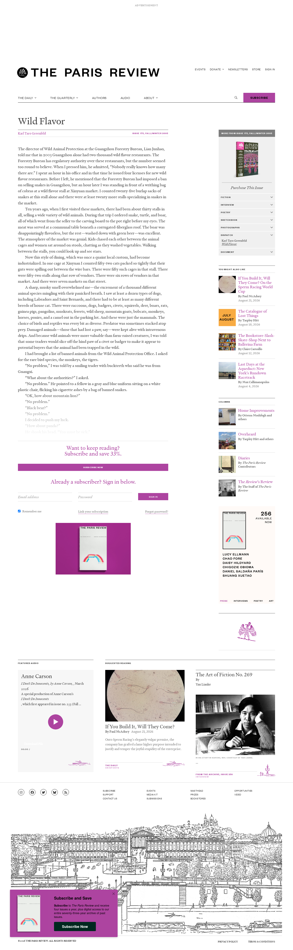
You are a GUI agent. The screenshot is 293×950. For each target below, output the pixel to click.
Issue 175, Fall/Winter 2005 (150, 133)
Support (108, 794)
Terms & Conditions (261, 941)
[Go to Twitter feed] (43, 792)
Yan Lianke (203, 684)
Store (256, 69)
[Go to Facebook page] (32, 792)
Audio (125, 97)
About (149, 97)
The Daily (26, 97)
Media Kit (152, 794)
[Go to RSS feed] (66, 792)
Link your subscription (93, 511)
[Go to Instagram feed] (21, 792)
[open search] (236, 97)
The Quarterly (63, 97)
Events (200, 69)
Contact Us (110, 798)
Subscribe (259, 97)
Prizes (195, 794)
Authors (99, 97)
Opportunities (243, 790)
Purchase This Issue (247, 187)
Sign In (270, 69)
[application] (55, 741)
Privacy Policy (228, 941)
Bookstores (198, 798)
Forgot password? (156, 511)
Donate (216, 69)
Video (237, 794)
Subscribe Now (75, 926)
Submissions (154, 798)
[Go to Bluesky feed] (54, 792)
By (197, 679)
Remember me (31, 511)
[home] (88, 73)
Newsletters (238, 69)
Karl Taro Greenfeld (32, 133)
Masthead (197, 790)
